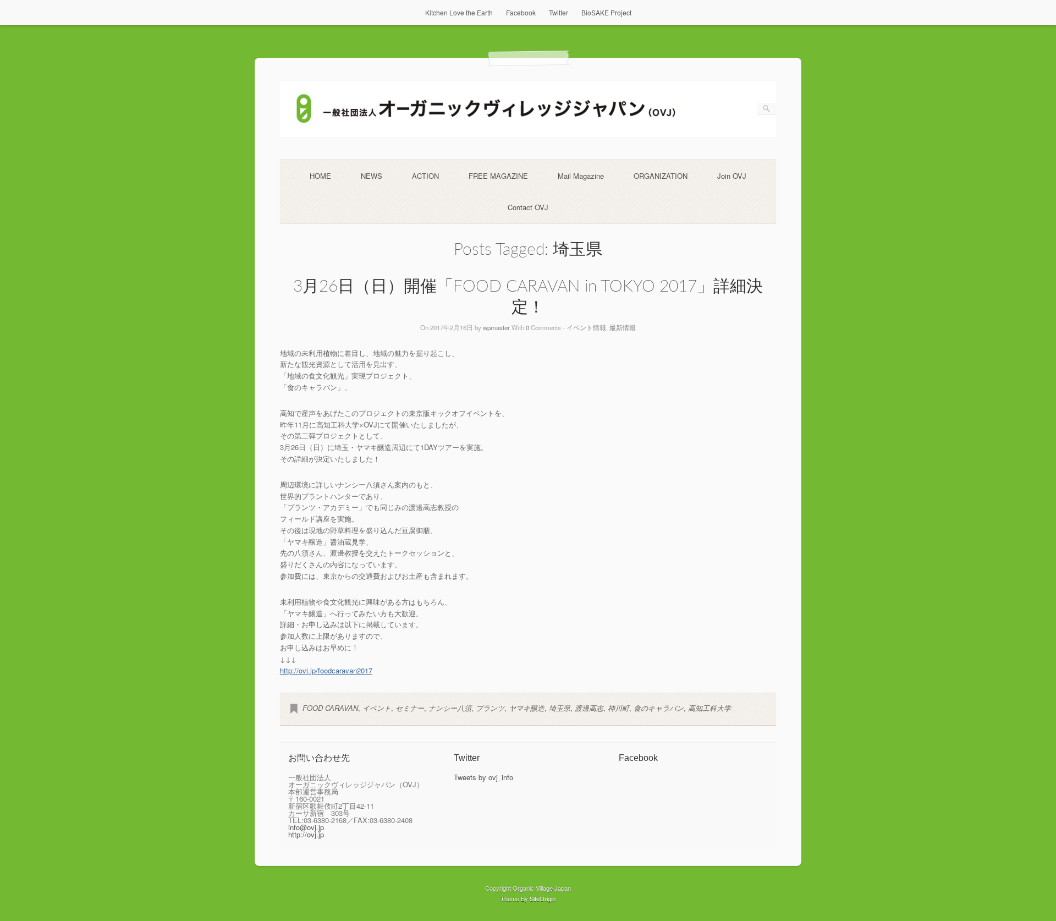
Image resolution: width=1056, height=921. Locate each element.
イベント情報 (586, 327)
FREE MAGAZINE (498, 176)
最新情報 (622, 327)
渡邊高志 (589, 708)
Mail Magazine (581, 176)
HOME (320, 176)
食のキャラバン (659, 708)
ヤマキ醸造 (526, 708)
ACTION (425, 176)
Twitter (558, 12)
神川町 (618, 708)
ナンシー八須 (449, 708)
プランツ (490, 708)
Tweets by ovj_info (483, 777)
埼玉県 (559, 708)
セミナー (409, 708)
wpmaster (496, 327)
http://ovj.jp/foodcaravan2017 (326, 670)
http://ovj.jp (306, 834)
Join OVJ (731, 176)
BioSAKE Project (606, 12)
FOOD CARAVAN (330, 708)
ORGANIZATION (661, 176)
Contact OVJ (528, 207)
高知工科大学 (709, 708)
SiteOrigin (543, 898)
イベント (376, 708)
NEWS (371, 176)
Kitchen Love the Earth (459, 12)
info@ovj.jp (306, 827)
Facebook (521, 12)
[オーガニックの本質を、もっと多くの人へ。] (528, 134)
